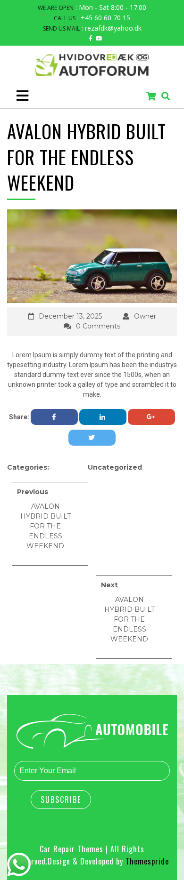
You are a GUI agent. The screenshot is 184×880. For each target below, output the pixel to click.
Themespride (146, 861)
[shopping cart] (151, 97)
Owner (145, 316)
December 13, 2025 (70, 316)
